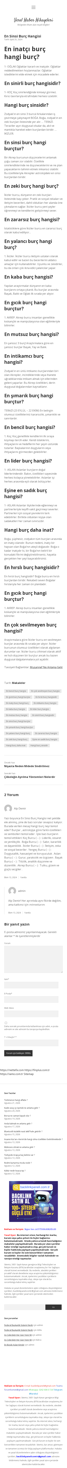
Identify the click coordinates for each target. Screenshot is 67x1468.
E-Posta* (8, 993)
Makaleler (18, 683)
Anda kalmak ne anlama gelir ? (18, 1123)
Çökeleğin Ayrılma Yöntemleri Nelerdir (29, 777)
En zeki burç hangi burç (16, 739)
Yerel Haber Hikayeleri (33, 20)
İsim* (6, 979)
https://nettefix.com (12, 1070)
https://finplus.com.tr (37, 1070)
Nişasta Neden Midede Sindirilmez (26, 766)
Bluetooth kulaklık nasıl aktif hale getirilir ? (23, 1131)
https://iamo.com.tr (11, 1074)
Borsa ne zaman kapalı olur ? (17, 1115)
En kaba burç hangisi (15, 709)
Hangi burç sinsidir (39, 745)
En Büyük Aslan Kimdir (14, 1344)
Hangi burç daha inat (15, 745)
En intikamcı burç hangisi (45, 703)
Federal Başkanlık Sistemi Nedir (18, 1325)
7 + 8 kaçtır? (10, 1037)
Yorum (7, 943)
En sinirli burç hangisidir (43, 715)
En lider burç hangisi (39, 709)
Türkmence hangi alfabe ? (16, 1100)
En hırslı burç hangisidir (46, 697)
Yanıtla (23, 877)
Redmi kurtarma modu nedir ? (18, 1162)
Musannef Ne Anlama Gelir (46, 667)
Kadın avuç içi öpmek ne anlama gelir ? (22, 1108)
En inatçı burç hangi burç (17, 703)
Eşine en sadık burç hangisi (45, 739)
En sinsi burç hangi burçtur (18, 721)
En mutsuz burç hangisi (16, 715)
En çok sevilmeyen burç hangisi (45, 691)
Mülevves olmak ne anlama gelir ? (19, 1147)
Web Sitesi (9, 1008)
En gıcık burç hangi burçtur (18, 697)
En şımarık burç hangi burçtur (19, 727)
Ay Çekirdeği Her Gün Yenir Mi (18, 1335)
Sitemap (29, 1074)
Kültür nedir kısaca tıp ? (14, 1170)
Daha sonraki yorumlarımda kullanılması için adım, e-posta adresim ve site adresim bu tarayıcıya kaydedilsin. (31, 1028)
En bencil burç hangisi (16, 691)
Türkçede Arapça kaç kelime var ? (19, 1155)
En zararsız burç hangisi (46, 733)
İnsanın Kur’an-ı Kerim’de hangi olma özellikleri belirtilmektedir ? (33, 1139)
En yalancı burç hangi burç (18, 733)
